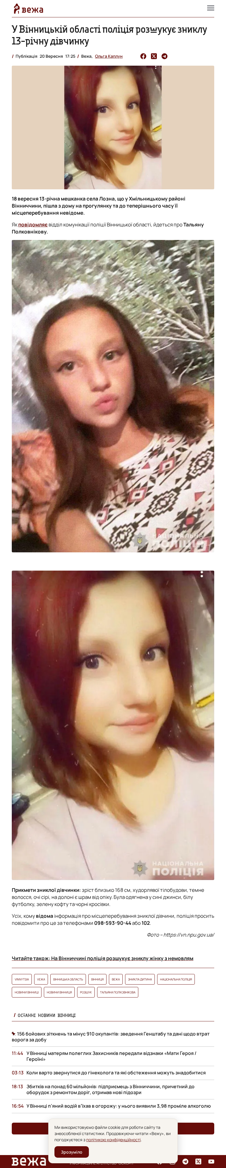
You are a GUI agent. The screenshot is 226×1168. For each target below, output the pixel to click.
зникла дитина (140, 979)
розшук (86, 992)
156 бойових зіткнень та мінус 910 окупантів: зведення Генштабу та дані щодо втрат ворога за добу (111, 1037)
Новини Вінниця (59, 992)
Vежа (41, 979)
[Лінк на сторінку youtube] (211, 1161)
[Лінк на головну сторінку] (28, 8)
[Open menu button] (210, 8)
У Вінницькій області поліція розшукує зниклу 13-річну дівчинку (109, 35)
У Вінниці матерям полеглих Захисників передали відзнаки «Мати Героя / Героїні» (111, 1056)
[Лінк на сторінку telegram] (185, 1161)
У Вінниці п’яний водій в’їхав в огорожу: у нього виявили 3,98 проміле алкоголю (118, 1106)
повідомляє (33, 224)
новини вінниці (27, 992)
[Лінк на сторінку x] (198, 1161)
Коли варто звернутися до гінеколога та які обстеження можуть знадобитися (116, 1072)
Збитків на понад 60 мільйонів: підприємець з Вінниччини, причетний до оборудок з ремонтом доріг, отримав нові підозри (110, 1089)
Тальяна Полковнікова (117, 992)
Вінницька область (68, 979)
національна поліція (176, 979)
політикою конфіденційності (113, 1139)
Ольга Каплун (109, 56)
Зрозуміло (71, 1152)
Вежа (116, 979)
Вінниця (97, 979)
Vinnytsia (22, 979)
